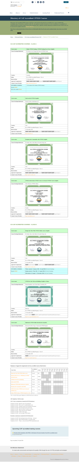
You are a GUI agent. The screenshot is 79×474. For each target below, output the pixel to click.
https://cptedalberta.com (30, 216)
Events (19, 456)
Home (11, 37)
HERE (16, 87)
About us (16, 454)
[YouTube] (41, 2)
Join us (21, 454)
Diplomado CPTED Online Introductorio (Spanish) (20, 384)
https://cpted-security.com (30, 174)
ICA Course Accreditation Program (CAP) (33, 37)
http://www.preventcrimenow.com (32, 316)
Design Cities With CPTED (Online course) (19, 373)
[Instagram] (43, 2)
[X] (35, 2)
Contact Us (35, 456)
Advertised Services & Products (57, 454)
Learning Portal (36, 454)
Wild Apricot (57, 459)
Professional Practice (19, 37)
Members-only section (26, 456)
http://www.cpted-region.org (30, 357)
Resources (14, 456)
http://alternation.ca (29, 133)
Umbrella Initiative (28, 454)
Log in (66, 2)
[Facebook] (33, 2)
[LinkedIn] (38, 2)
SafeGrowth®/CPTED (15, 381)
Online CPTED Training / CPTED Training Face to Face (21, 392)
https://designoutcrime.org (31, 83)
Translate (19, 6)
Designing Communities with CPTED (18, 386)
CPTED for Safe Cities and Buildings (17, 379)
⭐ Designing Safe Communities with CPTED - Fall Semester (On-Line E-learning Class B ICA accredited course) (34, 432)
